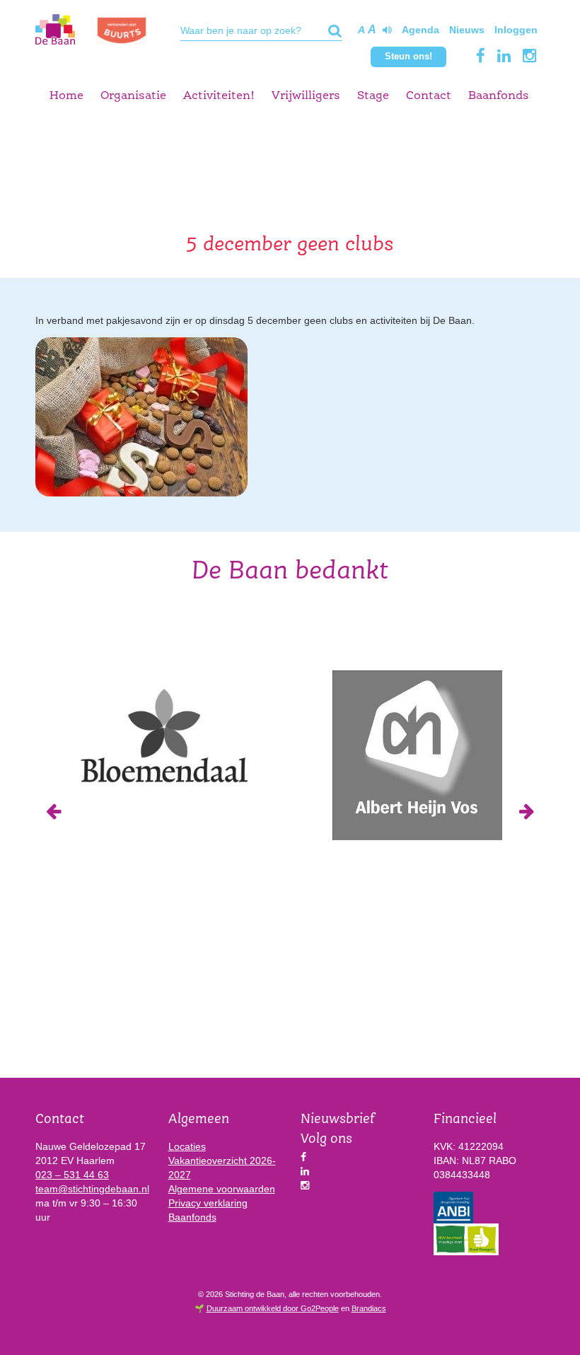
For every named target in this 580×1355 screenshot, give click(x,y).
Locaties (187, 1146)
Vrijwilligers (306, 96)
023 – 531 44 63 (72, 1174)
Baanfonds (498, 96)
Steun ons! (408, 56)
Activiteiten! (219, 96)
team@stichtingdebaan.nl (92, 1188)
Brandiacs (369, 1308)
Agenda (420, 29)
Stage (373, 96)
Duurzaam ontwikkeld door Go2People (273, 1308)
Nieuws (467, 29)
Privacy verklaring (208, 1203)
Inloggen (516, 29)
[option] (162, 734)
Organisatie (133, 96)
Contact (428, 96)
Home (66, 96)
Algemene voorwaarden (221, 1188)
